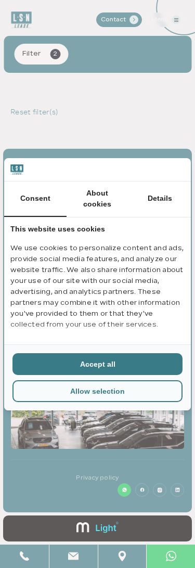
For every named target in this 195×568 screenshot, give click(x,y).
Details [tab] (160, 198)
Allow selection (97, 391)
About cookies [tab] (97, 198)
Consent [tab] (35, 198)
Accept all (97, 364)
